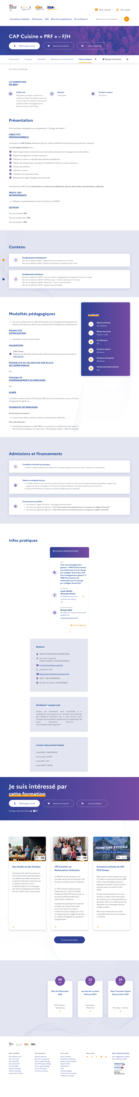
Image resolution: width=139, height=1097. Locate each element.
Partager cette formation (19, 811)
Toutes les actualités (69, 940)
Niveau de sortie (104, 331)
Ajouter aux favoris (61, 46)
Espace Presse (65, 1064)
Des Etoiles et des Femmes (26, 866)
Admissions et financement (62, 59)
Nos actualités (13, 1066)
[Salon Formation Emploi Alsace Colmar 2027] (120, 1011)
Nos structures (14, 1059)
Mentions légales (66, 1071)
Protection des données (68, 1073)
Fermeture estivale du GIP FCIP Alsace (110, 868)
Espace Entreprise (15, 1068)
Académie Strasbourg (67, 1059)
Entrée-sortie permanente (108, 366)
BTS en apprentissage (42, 1066)
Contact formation (66, 607)
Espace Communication (68, 1061)
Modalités (41, 59)
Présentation (14, 59)
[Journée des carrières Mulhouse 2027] (90, 1011)
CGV (62, 1068)
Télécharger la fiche (27, 46)
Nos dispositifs (14, 1061)
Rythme (61, 92)
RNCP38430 (18, 356)
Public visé (20, 92)
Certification (102, 340)
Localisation (64, 588)
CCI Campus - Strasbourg (60, 1006)
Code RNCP (41, 752)
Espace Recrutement (16, 1073)
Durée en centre (106, 92)
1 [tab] (91, 1023)
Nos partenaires (14, 1064)
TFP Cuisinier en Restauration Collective (67, 868)
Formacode (41, 756)
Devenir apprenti (40, 1056)
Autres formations (41, 1068)
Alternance (37, 19)
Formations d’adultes (20, 19)
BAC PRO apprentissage (43, 1064)
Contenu (28, 59)
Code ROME (41, 765)
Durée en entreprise (105, 358)
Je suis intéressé (95, 46)
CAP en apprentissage (42, 1061)
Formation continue (41, 1071)
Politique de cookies (67, 1076)
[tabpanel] (69, 587)
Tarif (61, 562)
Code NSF (40, 761)
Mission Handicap (15, 1071)
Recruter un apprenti (42, 1059)
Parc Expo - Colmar (120, 1007)
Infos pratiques (85, 59)
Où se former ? (81, 19)
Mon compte (125, 10)
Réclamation (64, 1066)
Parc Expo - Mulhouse (90, 1006)
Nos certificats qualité (119, 1059)
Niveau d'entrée (103, 322)
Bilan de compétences (61, 19)
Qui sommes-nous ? (15, 1056)
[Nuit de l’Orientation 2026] (60, 1011)
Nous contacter (105, 10)
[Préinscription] (127, 59)
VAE (47, 19)
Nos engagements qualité (120, 1056)
